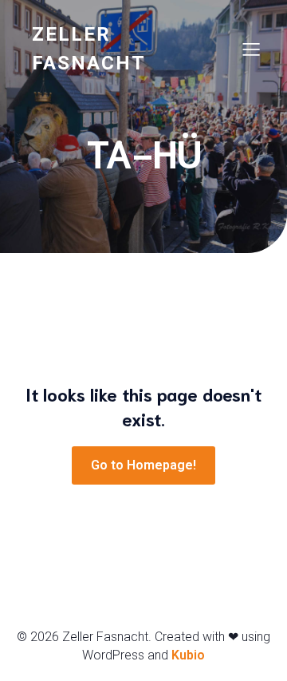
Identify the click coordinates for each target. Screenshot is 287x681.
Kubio (188, 655)
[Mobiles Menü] (251, 49)
